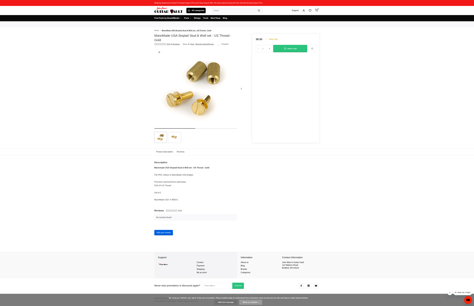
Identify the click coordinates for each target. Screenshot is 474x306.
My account (202, 272)
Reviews (180, 152)
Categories (245, 272)
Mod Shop (215, 18)
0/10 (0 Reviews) (173, 44)
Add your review (164, 233)
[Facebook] (301, 286)
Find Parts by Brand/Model (166, 18)
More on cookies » (250, 302)
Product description (164, 152)
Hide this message (226, 302)
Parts (186, 18)
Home (156, 30)
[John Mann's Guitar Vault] (168, 10)
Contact (200, 262)
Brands (244, 269)
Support (295, 10)
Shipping (201, 269)
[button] (241, 88)
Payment (200, 266)
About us (244, 262)
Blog (225, 18)
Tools (205, 18)
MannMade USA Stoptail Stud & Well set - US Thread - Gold (186, 30)
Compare (225, 44)
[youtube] (316, 286)
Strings (197, 18)
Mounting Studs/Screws (204, 44)
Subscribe (238, 285)
